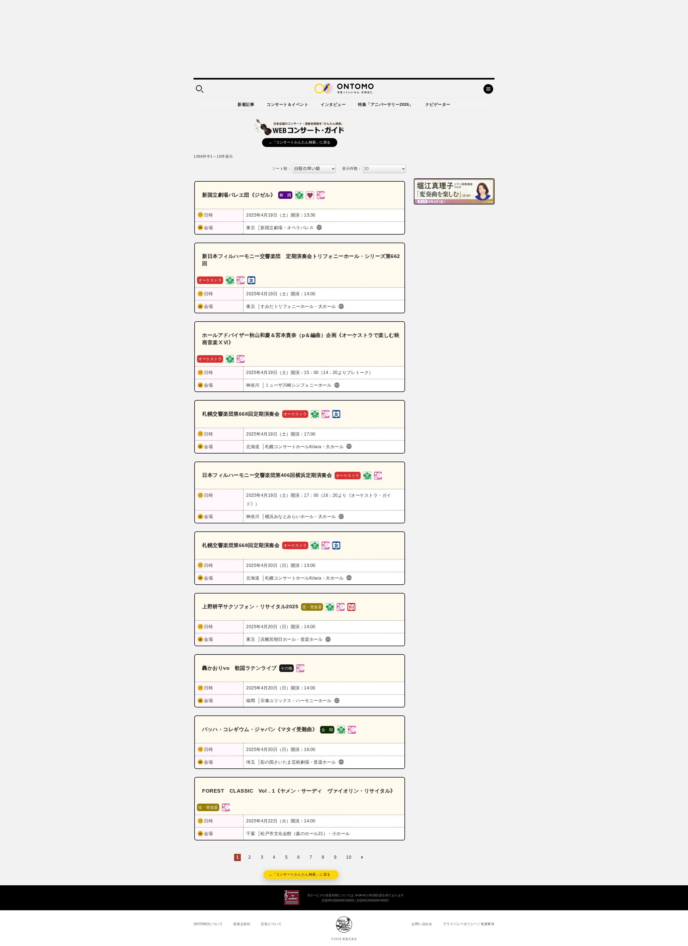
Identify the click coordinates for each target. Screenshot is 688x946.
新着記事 (246, 104)
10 (348, 857)
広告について (271, 924)
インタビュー (333, 104)
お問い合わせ (422, 924)
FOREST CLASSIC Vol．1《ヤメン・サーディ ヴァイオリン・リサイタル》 (299, 791)
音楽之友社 (241, 924)
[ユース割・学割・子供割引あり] (299, 195)
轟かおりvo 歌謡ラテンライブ (239, 668)
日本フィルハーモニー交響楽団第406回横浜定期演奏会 (267, 475)
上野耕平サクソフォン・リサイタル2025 (250, 606)
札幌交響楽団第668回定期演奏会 (241, 414)
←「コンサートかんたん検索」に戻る (300, 142)
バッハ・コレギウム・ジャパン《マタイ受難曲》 (259, 729)
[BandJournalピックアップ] (351, 606)
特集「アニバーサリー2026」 (385, 104)
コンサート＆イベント (287, 104)
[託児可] (321, 195)
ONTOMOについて (208, 924)
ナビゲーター (437, 104)
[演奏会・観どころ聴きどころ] (251, 280)
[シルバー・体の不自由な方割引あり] (310, 195)
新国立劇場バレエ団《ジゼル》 (238, 195)
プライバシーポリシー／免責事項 (468, 924)
